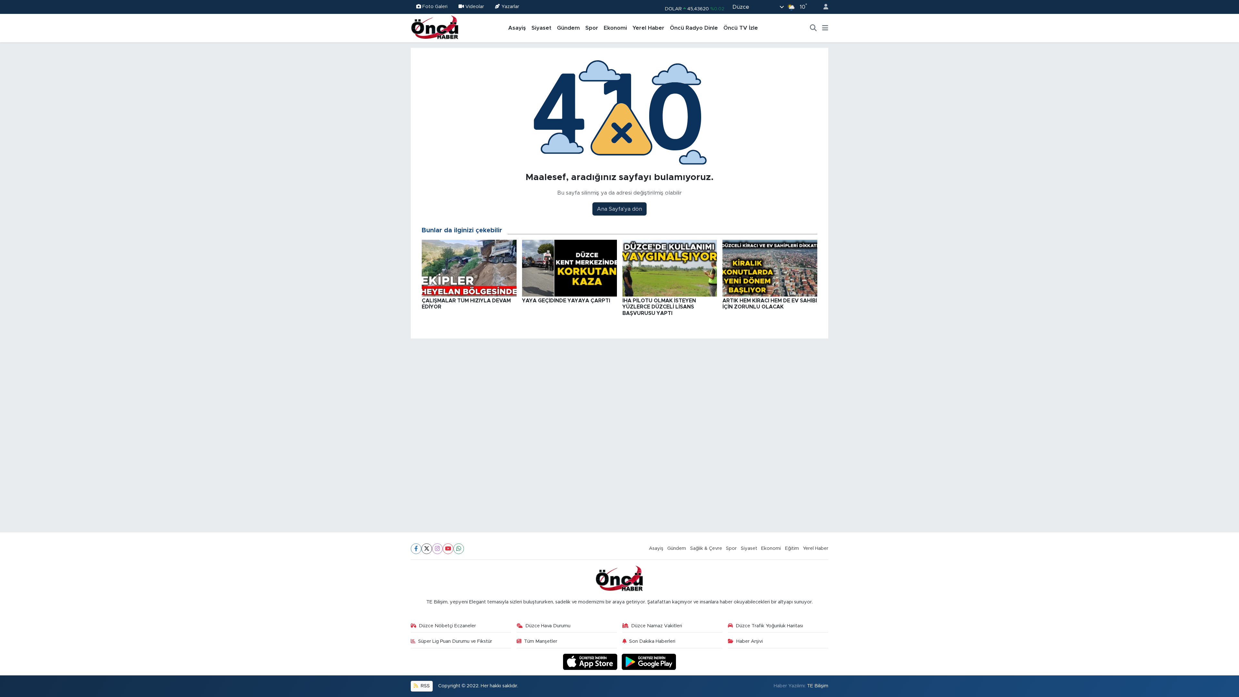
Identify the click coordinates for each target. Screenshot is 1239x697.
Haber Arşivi (749, 641)
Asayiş (517, 28)
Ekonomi (615, 28)
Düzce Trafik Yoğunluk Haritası (769, 625)
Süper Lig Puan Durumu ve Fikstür (455, 641)
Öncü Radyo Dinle (694, 28)
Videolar (474, 6)
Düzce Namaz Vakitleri (656, 625)
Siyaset (541, 28)
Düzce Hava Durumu (547, 625)
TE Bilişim (817, 685)
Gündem (568, 28)
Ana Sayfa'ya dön (619, 209)
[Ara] (813, 28)
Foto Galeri (435, 6)
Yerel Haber (648, 28)
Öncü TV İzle (740, 28)
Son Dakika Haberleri (652, 641)
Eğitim (792, 548)
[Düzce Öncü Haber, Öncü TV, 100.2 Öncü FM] (435, 28)
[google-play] (649, 661)
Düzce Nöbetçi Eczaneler (447, 625)
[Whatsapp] (458, 548)
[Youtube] (448, 548)
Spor (591, 28)
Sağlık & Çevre (706, 548)
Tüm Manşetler (540, 641)
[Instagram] (437, 548)
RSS (424, 685)
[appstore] (591, 661)
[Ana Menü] (825, 28)
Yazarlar (510, 6)
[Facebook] (416, 548)
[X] (426, 548)
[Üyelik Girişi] (823, 7)
